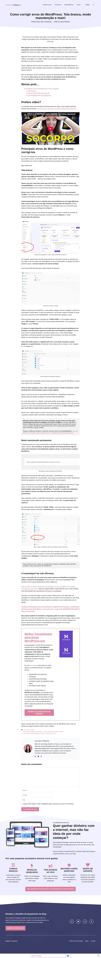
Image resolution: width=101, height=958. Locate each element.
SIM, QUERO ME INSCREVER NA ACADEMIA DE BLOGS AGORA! (50, 889)
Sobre (87, 4)
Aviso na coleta (36, 956)
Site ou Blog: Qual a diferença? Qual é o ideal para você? (39, 733)
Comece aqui (47, 4)
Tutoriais (58, 4)
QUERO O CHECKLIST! (15, 928)
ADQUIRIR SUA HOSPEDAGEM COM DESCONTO (39, 712)
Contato (93, 941)
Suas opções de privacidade (54, 956)
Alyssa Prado (64, 21)
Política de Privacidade (76, 941)
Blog (78, 4)
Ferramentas (69, 4)
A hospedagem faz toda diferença (39, 95)
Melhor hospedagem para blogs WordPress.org (38, 637)
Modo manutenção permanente (38, 93)
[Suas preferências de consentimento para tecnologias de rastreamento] (98, 955)
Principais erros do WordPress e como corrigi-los (42, 88)
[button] (93, 4)
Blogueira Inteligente (12, 941)
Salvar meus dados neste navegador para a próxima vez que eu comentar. (48, 804)
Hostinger (34, 665)
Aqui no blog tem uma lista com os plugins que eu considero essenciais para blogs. (50, 432)
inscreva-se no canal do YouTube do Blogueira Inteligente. (57, 108)
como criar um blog (28, 729)
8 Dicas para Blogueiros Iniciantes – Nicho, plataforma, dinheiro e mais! (43, 731)
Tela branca (32, 91)
